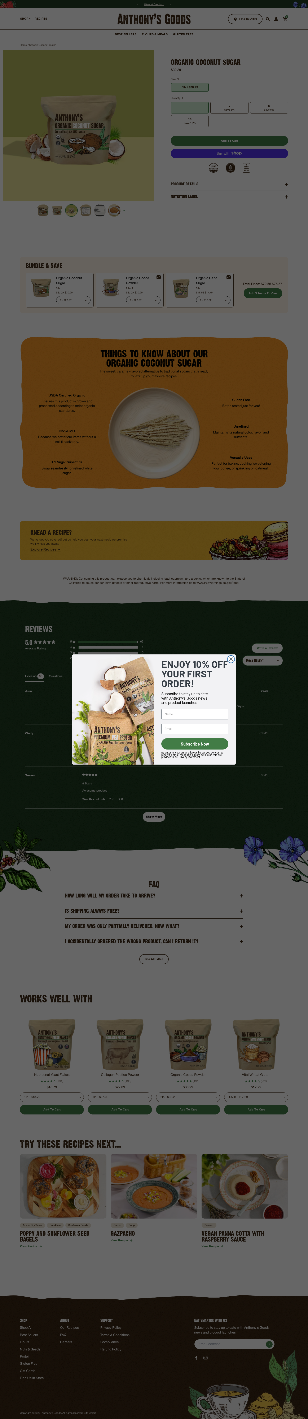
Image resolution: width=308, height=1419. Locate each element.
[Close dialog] (231, 659)
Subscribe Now (195, 743)
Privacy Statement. (190, 757)
